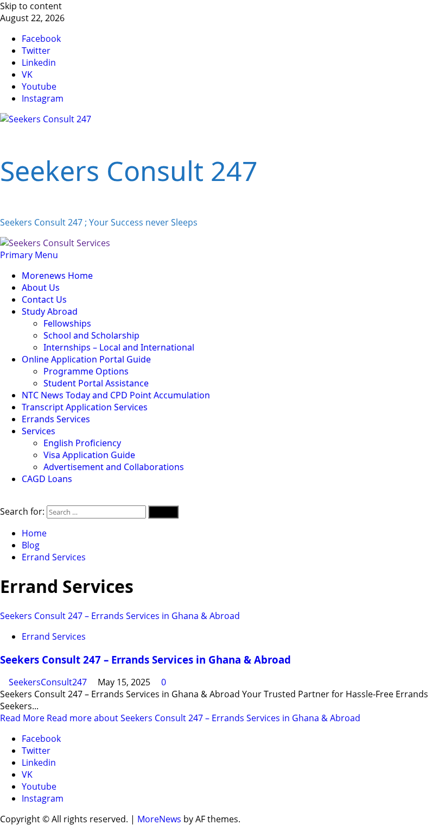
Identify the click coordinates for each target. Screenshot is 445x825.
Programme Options (86, 371)
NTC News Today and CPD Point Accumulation (116, 395)
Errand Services (54, 636)
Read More (180, 718)
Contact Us (44, 299)
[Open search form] (3, 499)
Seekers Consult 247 (129, 170)
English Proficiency (82, 443)
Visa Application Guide (89, 455)
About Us (41, 287)
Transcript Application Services (85, 407)
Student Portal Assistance (96, 383)
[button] (29, 255)
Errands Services (56, 419)
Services (38, 431)
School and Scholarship (91, 335)
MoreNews (159, 819)
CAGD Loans (47, 479)
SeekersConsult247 (49, 682)
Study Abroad (50, 311)
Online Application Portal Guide (86, 359)
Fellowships (67, 323)
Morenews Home (57, 276)
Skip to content (31, 6)
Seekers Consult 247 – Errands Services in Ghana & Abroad (120, 616)
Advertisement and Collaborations (113, 467)
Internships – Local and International (118, 347)
